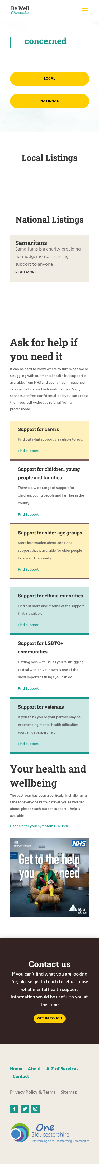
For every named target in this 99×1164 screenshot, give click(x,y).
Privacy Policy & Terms (32, 1092)
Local (49, 79)
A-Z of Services (62, 1069)
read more (26, 272)
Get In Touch (49, 1018)
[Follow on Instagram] (35, 1109)
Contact (21, 1077)
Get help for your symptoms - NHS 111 (39, 826)
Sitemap (69, 1092)
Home (16, 1069)
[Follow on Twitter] (25, 1109)
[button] (85, 13)
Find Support (28, 451)
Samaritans (31, 243)
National (49, 101)
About (34, 1069)
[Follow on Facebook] (14, 1109)
